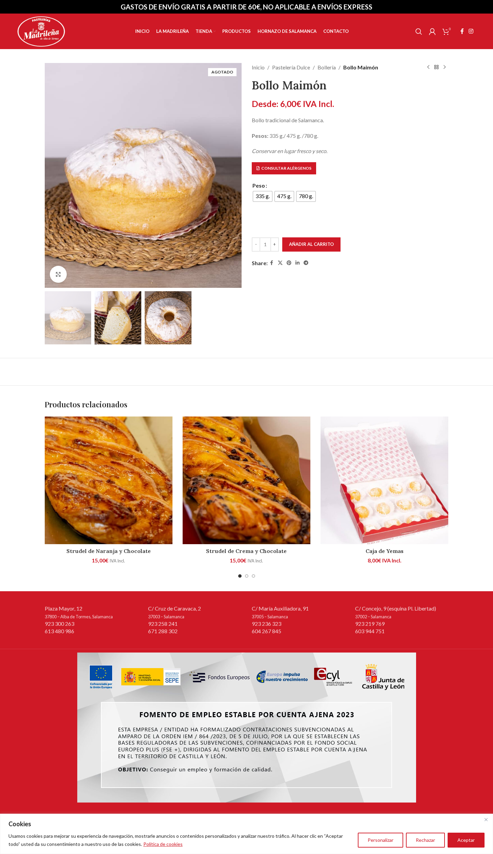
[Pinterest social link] (289, 263)
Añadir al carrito (311, 244)
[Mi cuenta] (432, 31)
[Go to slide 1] (240, 576)
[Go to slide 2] (246, 576)
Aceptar (466, 840)
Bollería (326, 67)
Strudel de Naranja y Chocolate (108, 551)
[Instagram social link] (470, 31)
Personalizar (380, 840)
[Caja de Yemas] (384, 480)
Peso (258, 185)
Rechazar (425, 840)
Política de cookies (163, 844)
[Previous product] (428, 67)
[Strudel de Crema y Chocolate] (246, 480)
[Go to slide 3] (253, 576)
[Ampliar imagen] (58, 274)
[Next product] (444, 67)
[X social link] (280, 263)
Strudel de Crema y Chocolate (246, 551)
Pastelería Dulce (291, 67)
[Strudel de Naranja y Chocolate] (108, 480)
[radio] (262, 196)
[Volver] (436, 67)
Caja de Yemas (385, 551)
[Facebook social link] (462, 31)
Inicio (258, 67)
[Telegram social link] (306, 263)
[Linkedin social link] (297, 263)
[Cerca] (486, 819)
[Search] (419, 31)
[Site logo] (41, 30)
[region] (246, 834)
